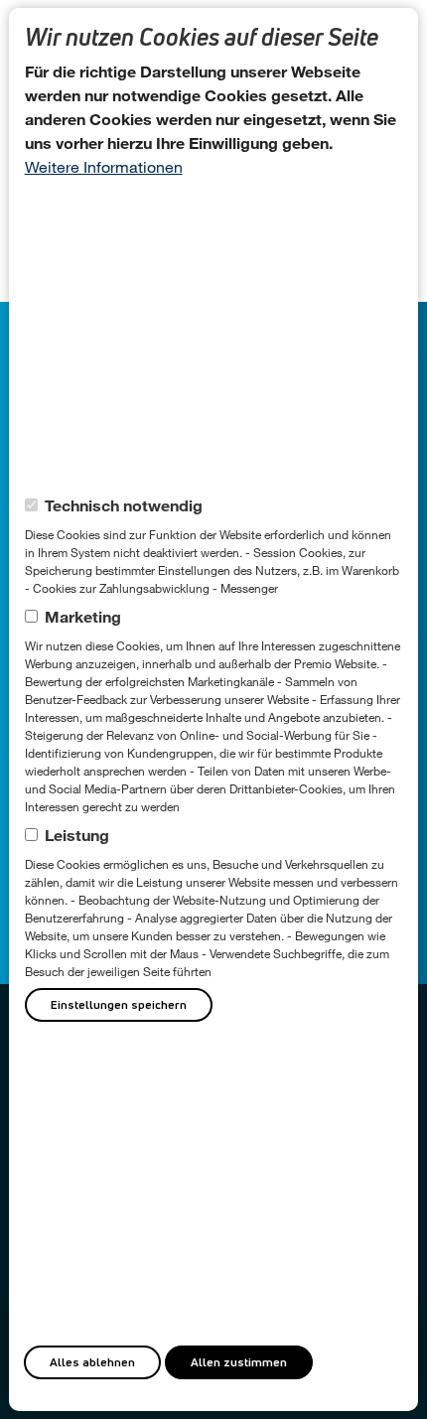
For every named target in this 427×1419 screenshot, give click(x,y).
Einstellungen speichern (119, 1004)
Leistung (77, 834)
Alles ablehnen (92, 1361)
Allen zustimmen (239, 1361)
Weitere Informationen (104, 166)
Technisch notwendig (124, 505)
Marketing (83, 616)
